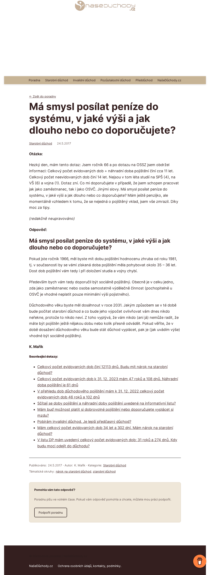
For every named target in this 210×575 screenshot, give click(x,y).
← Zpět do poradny (42, 96)
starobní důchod (104, 471)
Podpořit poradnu (51, 512)
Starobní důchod (40, 143)
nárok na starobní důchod (73, 471)
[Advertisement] (105, 45)
